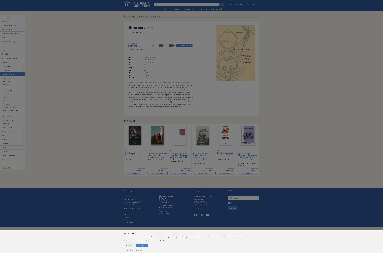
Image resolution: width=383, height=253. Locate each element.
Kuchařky (5, 54)
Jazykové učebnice (8, 46)
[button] (241, 4)
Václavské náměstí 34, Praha (203, 196)
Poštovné (127, 196)
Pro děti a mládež (7, 66)
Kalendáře (5, 147)
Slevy (3, 164)
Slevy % (204, 9)
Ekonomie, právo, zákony (10, 33)
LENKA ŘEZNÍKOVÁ (134, 32)
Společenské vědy (8, 74)
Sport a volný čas (7, 127)
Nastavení (129, 245)
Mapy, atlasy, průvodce (9, 58)
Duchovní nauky (7, 29)
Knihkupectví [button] (189, 9)
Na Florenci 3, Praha (200, 202)
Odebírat (233, 208)
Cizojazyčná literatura (9, 25)
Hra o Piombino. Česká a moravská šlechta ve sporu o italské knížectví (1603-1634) (179, 156)
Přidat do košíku (183, 45)
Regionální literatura (9, 120)
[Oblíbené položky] (248, 4)
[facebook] (195, 215)
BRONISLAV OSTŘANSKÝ (155, 159)
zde (141, 250)
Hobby (4, 38)
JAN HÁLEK (241, 163)
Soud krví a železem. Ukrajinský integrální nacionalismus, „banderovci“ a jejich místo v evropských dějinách (203, 157)
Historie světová (8, 94)
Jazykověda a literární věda (11, 50)
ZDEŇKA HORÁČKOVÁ (176, 161)
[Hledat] (221, 4)
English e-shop (129, 223)
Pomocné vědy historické (11, 110)
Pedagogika (6, 104)
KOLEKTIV (241, 165)
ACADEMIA (5, 17)
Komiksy (4, 151)
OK (142, 245)
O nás (125, 214)
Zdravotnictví (6, 143)
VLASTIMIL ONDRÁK (199, 163)
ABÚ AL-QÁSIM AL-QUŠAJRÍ (156, 157)
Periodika (5, 62)
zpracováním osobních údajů (247, 203)
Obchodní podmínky (130, 199)
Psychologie (6, 117)
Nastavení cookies (130, 205)
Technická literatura (8, 131)
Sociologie (6, 123)
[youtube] (207, 215)
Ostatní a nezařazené (9, 156)
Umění (4, 139)
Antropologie (7, 78)
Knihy (133, 16)
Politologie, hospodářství (11, 107)
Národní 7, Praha (198, 199)
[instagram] (201, 215)
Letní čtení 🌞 (216, 9)
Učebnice (5, 135)
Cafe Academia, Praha (200, 205)
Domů (128, 16)
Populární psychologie (10, 114)
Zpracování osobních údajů (133, 202)
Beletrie (4, 21)
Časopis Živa (128, 220)
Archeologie (6, 81)
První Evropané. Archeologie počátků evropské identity (132, 155)
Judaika (5, 97)
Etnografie (6, 84)
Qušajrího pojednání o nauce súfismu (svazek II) (158, 154)
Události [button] (175, 9)
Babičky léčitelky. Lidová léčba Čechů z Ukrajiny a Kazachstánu (224, 155)
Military (5, 101)
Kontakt (161, 191)
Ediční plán (127, 217)
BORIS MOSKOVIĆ (251, 163)
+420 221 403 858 (167, 205)
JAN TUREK (128, 159)
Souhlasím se (243, 203)
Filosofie (5, 88)
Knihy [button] (164, 9)
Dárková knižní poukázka (10, 160)
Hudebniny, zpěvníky (8, 42)
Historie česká (7, 91)
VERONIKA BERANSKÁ (222, 159)
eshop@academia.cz (168, 207)
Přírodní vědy (6, 70)
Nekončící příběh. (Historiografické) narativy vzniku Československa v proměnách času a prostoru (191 (248, 157)
